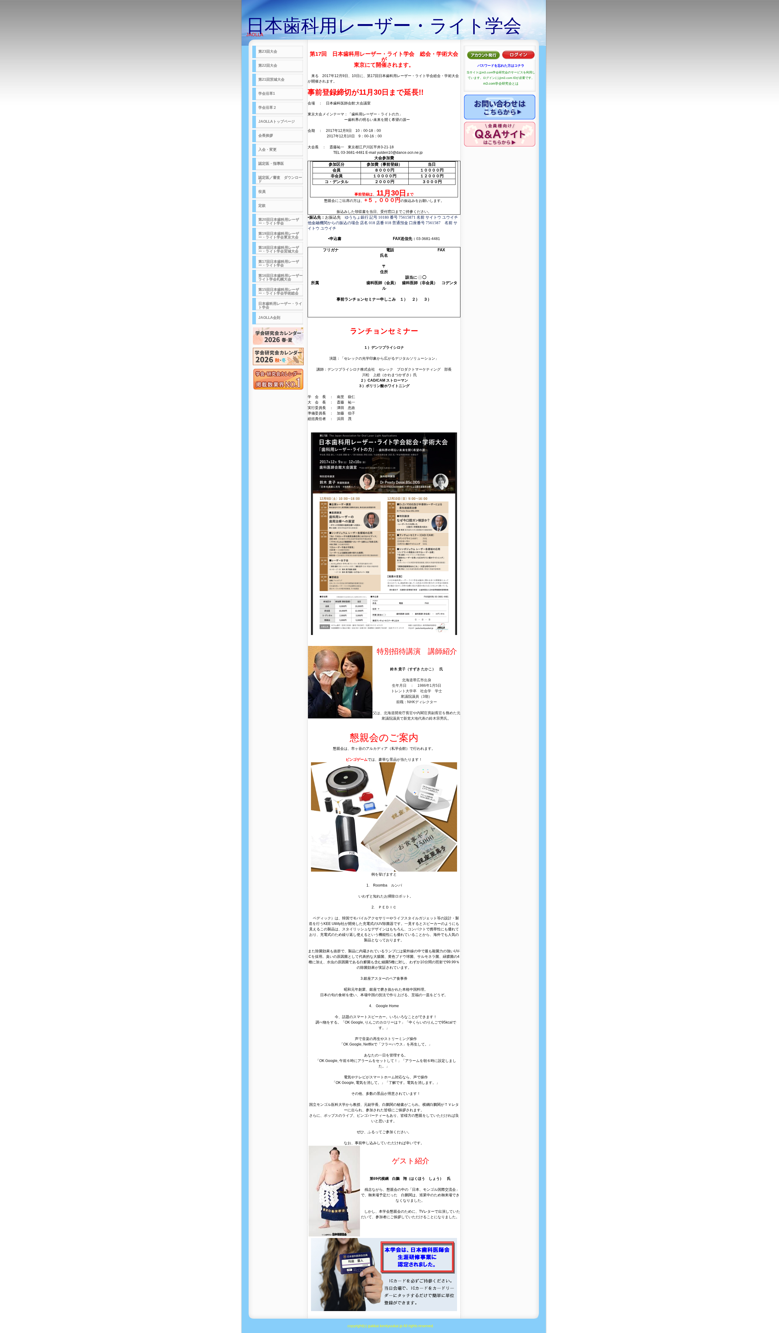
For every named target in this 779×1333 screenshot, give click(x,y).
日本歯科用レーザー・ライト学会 (384, 26)
